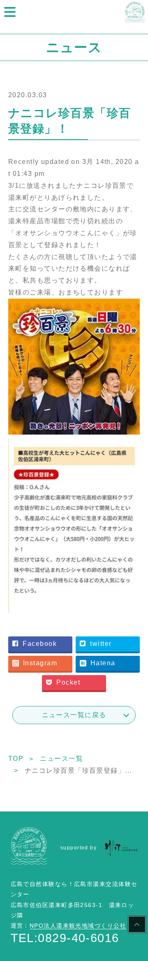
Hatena (103, 662)
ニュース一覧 (61, 758)
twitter (100, 643)
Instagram (40, 662)
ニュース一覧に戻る (74, 714)
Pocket (68, 682)
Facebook (40, 643)
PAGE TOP (137, 925)
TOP (15, 758)
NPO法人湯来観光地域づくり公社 (78, 925)
